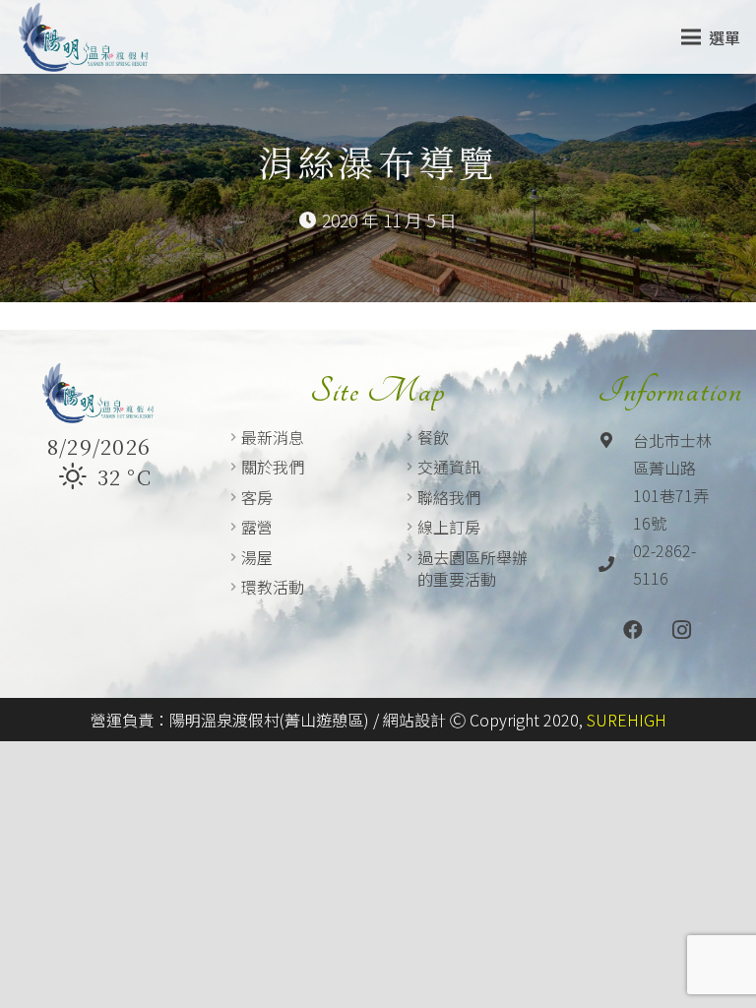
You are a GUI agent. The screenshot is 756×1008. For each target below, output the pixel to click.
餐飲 (433, 437)
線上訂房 (448, 526)
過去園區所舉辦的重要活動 (472, 568)
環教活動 (272, 586)
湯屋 (257, 557)
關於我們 (272, 466)
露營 (257, 526)
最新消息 (272, 437)
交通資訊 (448, 466)
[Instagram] (682, 630)
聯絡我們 (448, 497)
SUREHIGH (626, 719)
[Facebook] (633, 630)
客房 (257, 497)
